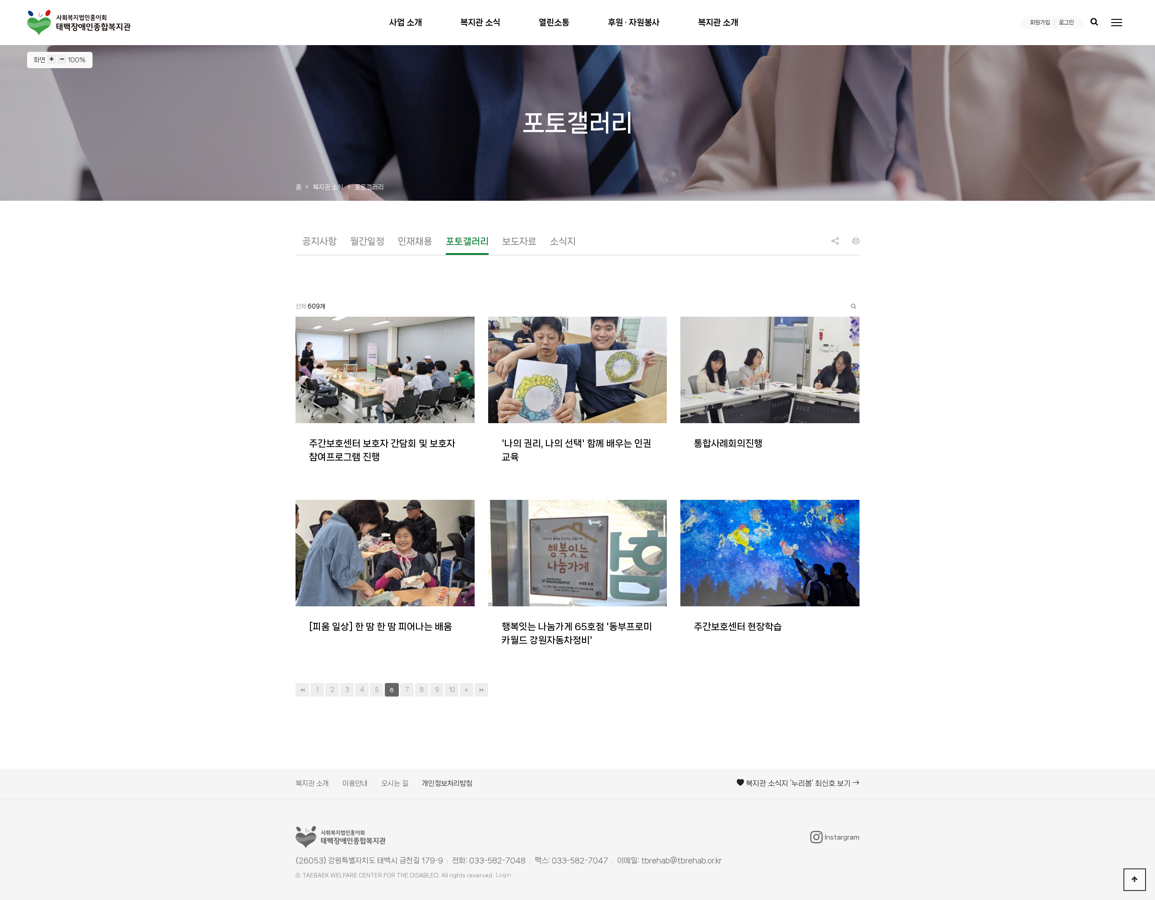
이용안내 (355, 783)
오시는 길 (394, 783)
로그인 (1066, 22)
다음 (466, 690)
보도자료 (519, 241)
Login (503, 875)
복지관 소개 (718, 22)
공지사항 (319, 241)
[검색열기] (1094, 22)
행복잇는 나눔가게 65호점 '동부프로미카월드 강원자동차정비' (577, 633)
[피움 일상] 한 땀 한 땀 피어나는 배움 (380, 627)
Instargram (842, 837)
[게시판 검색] (853, 306)
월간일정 (367, 241)
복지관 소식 (480, 22)
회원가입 (1040, 22)
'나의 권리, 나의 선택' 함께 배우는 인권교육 (576, 450)
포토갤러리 (467, 241)
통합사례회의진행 (728, 443)
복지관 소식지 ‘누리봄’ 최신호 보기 (798, 783)
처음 (302, 690)
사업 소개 (405, 22)
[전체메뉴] (1116, 22)
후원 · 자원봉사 (634, 22)
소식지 (563, 241)
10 (451, 690)
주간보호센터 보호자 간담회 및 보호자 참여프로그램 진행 (382, 450)
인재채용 (415, 241)
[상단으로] (1134, 879)
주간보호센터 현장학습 (738, 627)
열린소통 (554, 22)
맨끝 (481, 690)
